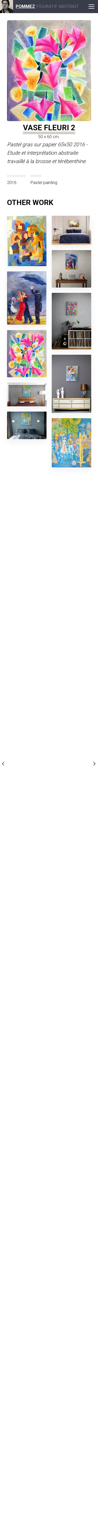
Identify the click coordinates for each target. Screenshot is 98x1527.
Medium (36, 176)
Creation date (16, 176)
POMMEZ (25, 6)
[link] (6, 6)
